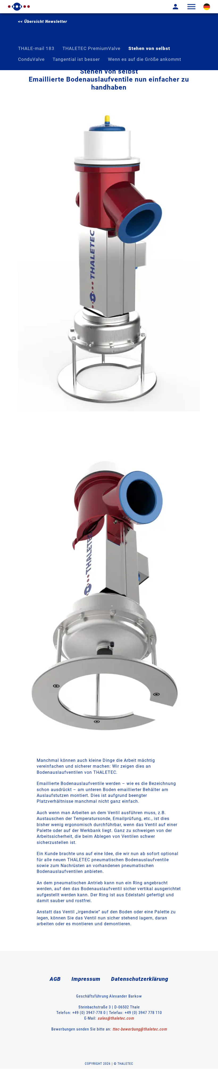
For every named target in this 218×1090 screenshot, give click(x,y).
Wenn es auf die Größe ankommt (144, 59)
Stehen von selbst (149, 48)
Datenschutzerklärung (139, 979)
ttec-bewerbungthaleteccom (139, 1029)
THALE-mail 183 (36, 48)
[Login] (171, 7)
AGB (55, 979)
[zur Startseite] (19, 7)
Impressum (86, 979)
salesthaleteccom (116, 1018)
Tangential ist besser (76, 59)
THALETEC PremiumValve (91, 48)
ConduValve (31, 59)
